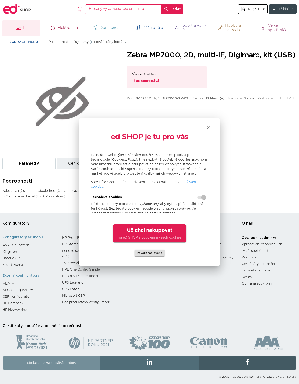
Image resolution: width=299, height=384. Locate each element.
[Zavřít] (208, 127)
